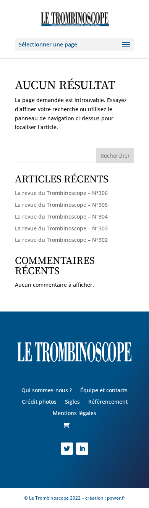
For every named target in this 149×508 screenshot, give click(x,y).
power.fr (115, 498)
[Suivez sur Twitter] (67, 449)
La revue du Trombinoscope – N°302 (61, 239)
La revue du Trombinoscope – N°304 (61, 216)
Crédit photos (39, 402)
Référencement (108, 402)
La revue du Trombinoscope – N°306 (61, 192)
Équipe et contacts (104, 391)
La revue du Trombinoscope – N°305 (61, 204)
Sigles (72, 402)
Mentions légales (74, 414)
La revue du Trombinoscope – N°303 (61, 228)
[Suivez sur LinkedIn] (82, 449)
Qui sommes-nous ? (46, 391)
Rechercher (115, 155)
